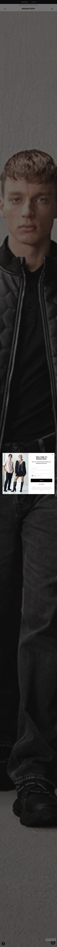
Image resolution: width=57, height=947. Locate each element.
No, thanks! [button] (41, 484)
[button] (52, 454)
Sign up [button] (41, 480)
